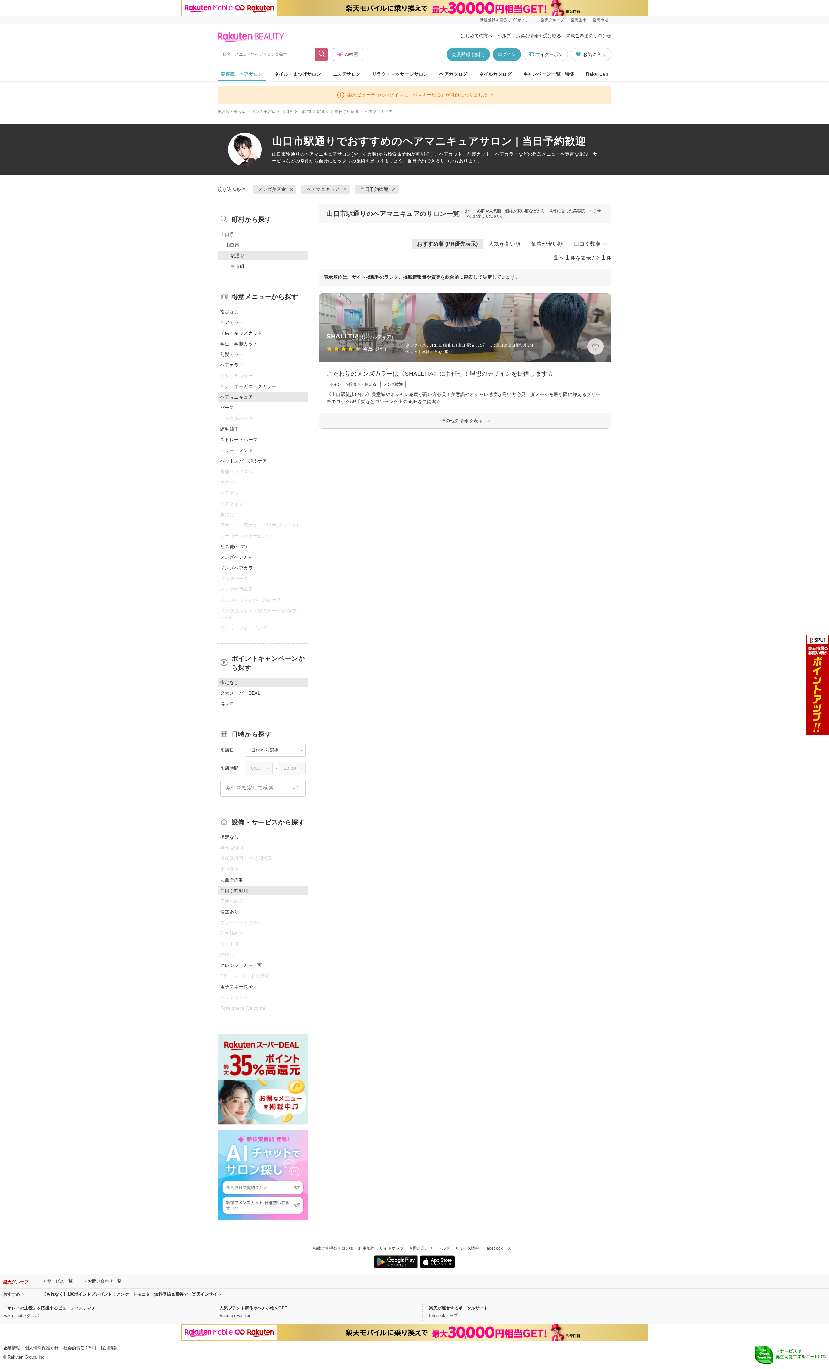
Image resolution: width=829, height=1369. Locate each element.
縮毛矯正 (229, 429)
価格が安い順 (547, 244)
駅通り (323, 111)
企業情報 (11, 1347)
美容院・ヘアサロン (242, 74)
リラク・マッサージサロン (400, 74)
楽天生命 (578, 20)
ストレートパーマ (238, 439)
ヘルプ (504, 35)
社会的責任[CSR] (79, 1347)
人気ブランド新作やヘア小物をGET (253, 1308)
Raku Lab (597, 74)
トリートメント (236, 450)
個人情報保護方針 (42, 1347)
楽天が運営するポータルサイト (458, 1308)
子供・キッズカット (241, 333)
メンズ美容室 (264, 111)
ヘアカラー (232, 365)
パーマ (227, 407)
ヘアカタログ (453, 74)
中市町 (237, 266)
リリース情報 (467, 1248)
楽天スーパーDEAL (240, 693)
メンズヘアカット (238, 557)
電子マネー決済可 (238, 986)
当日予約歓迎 (347, 111)
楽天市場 (600, 20)
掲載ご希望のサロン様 (588, 35)
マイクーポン (549, 54)
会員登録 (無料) (468, 54)
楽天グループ (552, 20)
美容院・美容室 (232, 111)
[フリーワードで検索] (321, 54)
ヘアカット (232, 322)
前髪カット (232, 354)
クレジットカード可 (241, 965)
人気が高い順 (505, 244)
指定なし (229, 311)
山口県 (287, 111)
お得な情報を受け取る (538, 35)
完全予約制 (232, 879)
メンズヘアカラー (238, 567)
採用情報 (109, 1347)
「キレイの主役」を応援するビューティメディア (49, 1308)
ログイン (507, 54)
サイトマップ (391, 1248)
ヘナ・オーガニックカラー (248, 386)
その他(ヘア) (233, 546)
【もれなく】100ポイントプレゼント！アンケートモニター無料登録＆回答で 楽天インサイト (131, 1294)
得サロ (227, 703)
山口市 (305, 111)
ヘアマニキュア (321, 154)
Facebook (493, 1248)
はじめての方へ (477, 35)
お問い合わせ (421, 1248)
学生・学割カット (238, 343)
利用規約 (366, 1248)
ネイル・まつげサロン (297, 74)
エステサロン (347, 74)
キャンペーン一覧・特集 (549, 74)
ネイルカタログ (495, 74)
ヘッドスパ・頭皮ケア (243, 461)
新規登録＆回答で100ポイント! (507, 20)
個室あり (229, 911)
